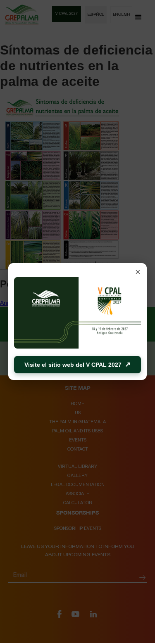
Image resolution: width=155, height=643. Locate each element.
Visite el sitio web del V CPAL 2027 (77, 364)
